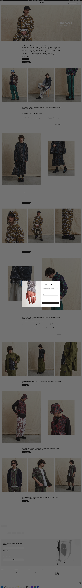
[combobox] (49, 300)
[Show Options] (57, 300)
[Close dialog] (59, 282)
